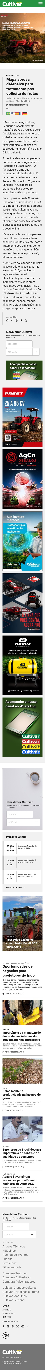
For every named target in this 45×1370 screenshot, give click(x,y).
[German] (25, 113)
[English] (13, 113)
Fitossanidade (11, 1267)
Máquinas (9, 1250)
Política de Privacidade (10, 1322)
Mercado (5, 963)
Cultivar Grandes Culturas (19, 1287)
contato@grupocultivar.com (11, 1357)
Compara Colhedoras (16, 1277)
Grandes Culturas (17, 963)
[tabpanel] (22, 38)
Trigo (27, 963)
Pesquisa (6, 1147)
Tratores (5, 1030)
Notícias (8, 1242)
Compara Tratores (14, 1273)
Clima (4, 1088)
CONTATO (6, 1317)
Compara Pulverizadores (18, 1281)
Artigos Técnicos (13, 1246)
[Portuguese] (8, 113)
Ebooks (7, 1259)
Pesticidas (9, 1263)
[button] (40, 3)
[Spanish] (17, 113)
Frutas (16, 75)
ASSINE (5, 1306)
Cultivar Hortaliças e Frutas (20, 1292)
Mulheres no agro (9, 1174)
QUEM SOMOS (9, 1313)
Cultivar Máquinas (14, 1296)
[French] (21, 113)
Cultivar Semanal (13, 1300)
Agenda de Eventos (15, 1254)
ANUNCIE (6, 1310)
